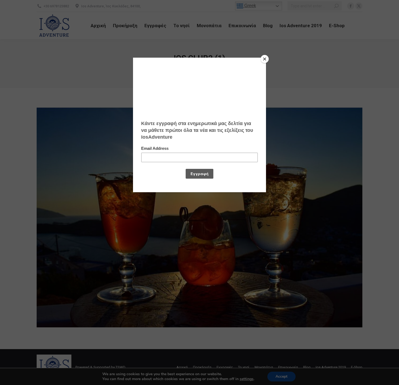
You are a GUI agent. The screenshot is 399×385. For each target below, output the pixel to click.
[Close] (265, 59)
